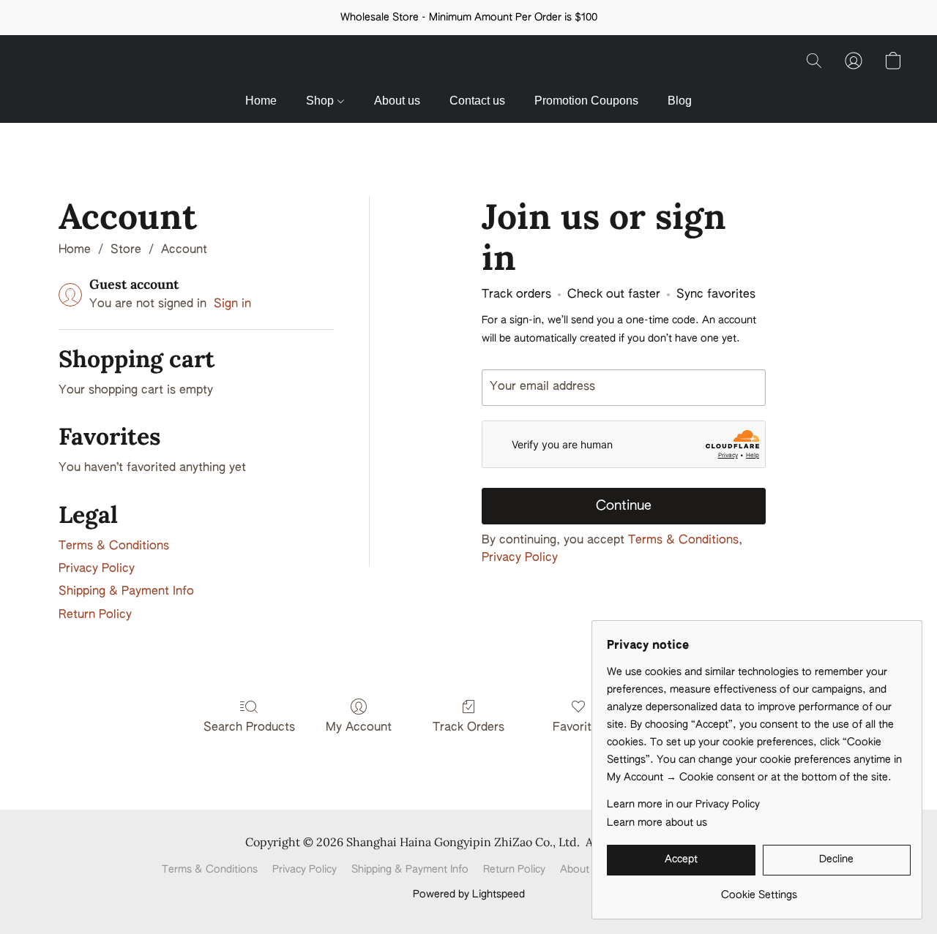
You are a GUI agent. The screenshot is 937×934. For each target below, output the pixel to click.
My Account (359, 728)
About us (397, 100)
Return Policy (95, 615)
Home (261, 100)
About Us (582, 870)
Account (184, 250)
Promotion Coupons (586, 100)
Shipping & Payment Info (126, 592)
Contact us (477, 100)
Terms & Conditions (114, 546)
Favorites (578, 728)
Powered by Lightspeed (469, 894)
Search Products (249, 728)
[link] (759, 889)
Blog (680, 100)
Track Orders (468, 728)
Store (126, 250)
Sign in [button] (232, 304)
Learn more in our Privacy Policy (683, 804)
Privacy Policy (97, 569)
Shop (321, 100)
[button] (468, 64)
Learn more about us (657, 823)
